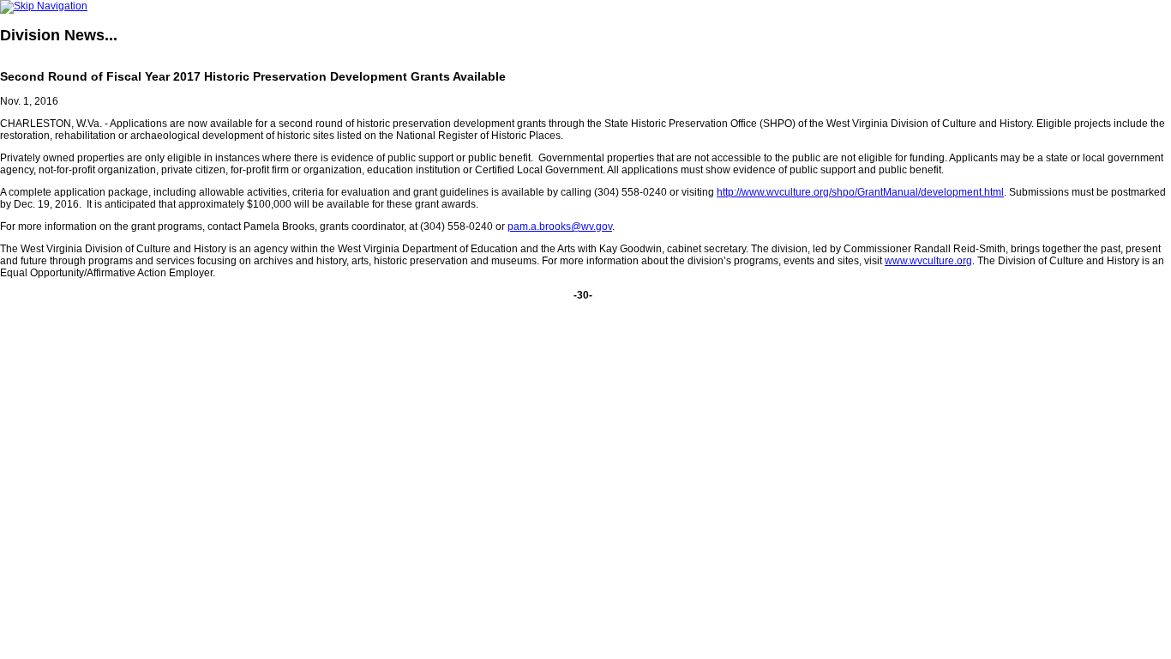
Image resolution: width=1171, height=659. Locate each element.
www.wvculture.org (928, 261)
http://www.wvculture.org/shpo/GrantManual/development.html (860, 192)
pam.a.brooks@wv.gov (559, 227)
